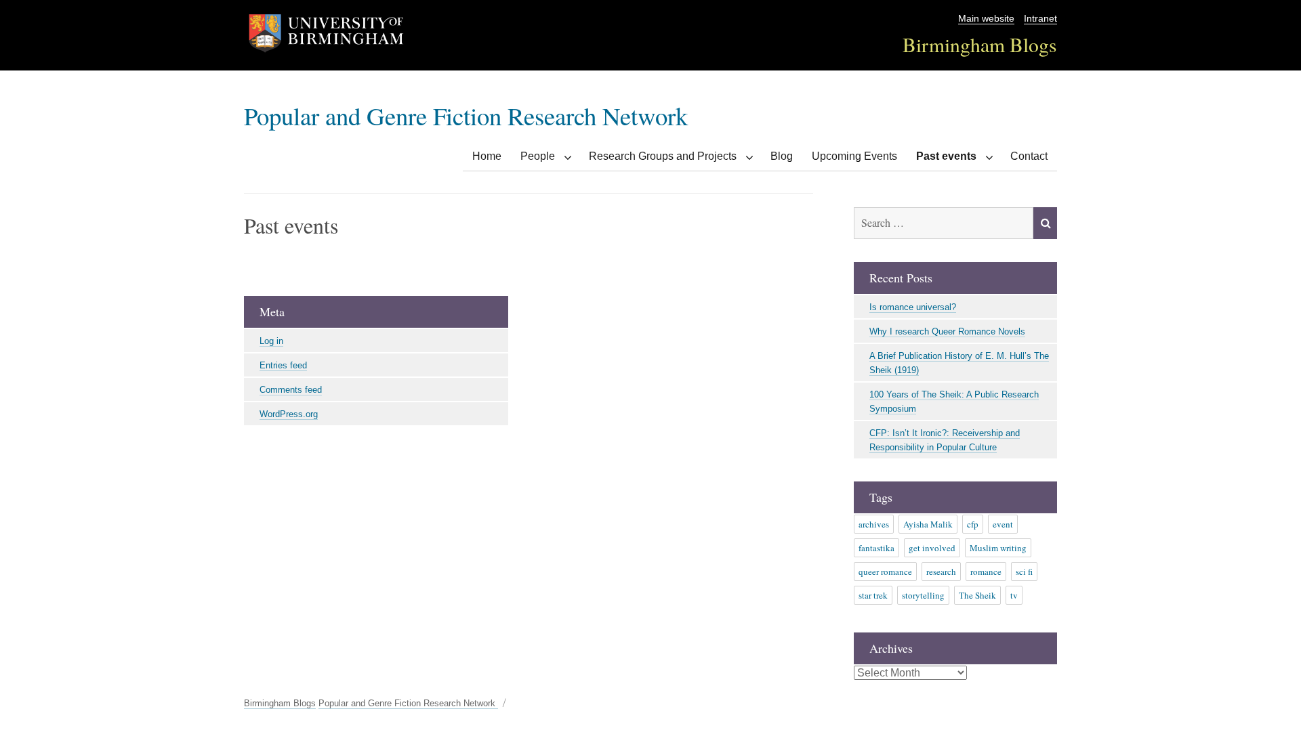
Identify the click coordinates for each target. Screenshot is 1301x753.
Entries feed (283, 365)
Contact (1029, 156)
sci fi (1024, 571)
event (1003, 524)
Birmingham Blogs (980, 44)
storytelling (923, 595)
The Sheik (977, 595)
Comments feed (291, 390)
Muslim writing (998, 548)
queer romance (885, 571)
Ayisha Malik (928, 524)
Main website (986, 19)
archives (874, 524)
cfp (972, 524)
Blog (781, 156)
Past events (946, 156)
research (941, 571)
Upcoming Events (854, 156)
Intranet (1040, 19)
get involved (932, 548)
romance (985, 571)
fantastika (876, 548)
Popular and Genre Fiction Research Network (466, 115)
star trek (873, 595)
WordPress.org (289, 414)
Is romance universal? (912, 307)
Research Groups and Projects (663, 156)
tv (1014, 595)
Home (486, 156)
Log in (271, 341)
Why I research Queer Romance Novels (947, 331)
